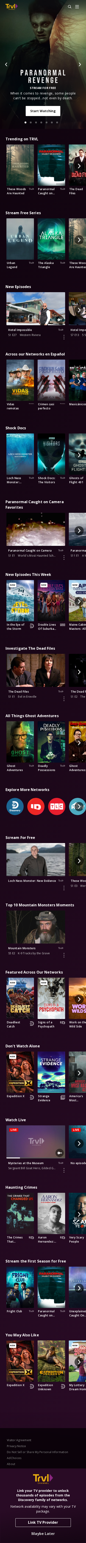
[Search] (67, 7)
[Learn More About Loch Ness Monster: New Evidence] (64, 888)
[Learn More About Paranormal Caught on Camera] (64, 557)
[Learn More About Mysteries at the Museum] (64, 1170)
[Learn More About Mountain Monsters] (64, 955)
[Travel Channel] (12, 7)
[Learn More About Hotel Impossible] (64, 337)
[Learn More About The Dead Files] (64, 699)
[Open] (77, 7)
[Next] (79, 64)
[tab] (25, 122)
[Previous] (6, 64)
